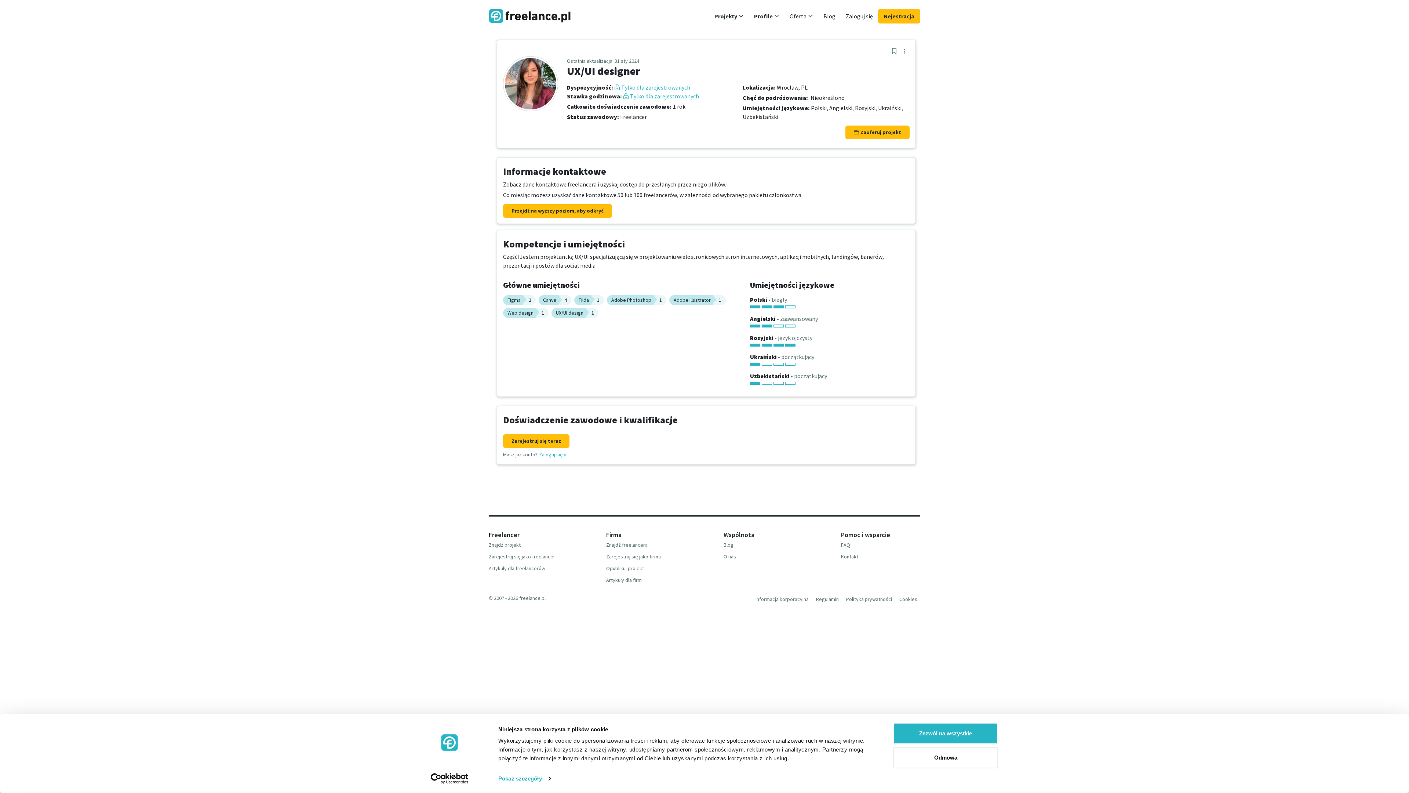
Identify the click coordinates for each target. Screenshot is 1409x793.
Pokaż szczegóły (520, 778)
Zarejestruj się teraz (536, 441)
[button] (729, 16)
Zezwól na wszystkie (945, 733)
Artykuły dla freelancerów (517, 568)
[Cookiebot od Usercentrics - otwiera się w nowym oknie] (450, 778)
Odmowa (945, 757)
